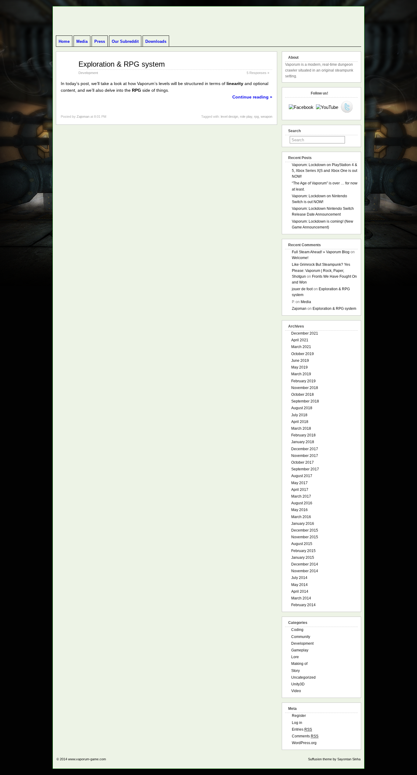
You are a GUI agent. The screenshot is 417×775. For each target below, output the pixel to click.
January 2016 (302, 523)
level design (229, 116)
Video (296, 691)
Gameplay (299, 650)
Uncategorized (303, 677)
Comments (305, 736)
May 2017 (299, 483)
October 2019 (302, 354)
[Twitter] (347, 107)
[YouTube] (327, 107)
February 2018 (303, 435)
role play (246, 116)
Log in (297, 723)
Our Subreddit (125, 41)
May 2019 (299, 367)
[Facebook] (301, 107)
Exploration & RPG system (121, 64)
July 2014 (299, 578)
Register (299, 716)
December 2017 (304, 449)
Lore (295, 657)
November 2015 (304, 537)
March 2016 (301, 517)
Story (295, 671)
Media (82, 41)
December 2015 (304, 530)
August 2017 (301, 476)
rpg (256, 116)
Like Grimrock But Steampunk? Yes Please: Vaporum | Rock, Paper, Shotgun (321, 270)
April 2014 (299, 591)
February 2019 (303, 381)
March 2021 (301, 347)
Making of (299, 664)
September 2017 (305, 469)
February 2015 (303, 551)
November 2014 (304, 571)
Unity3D (298, 684)
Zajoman (83, 116)
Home (64, 41)
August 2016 (301, 503)
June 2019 (300, 360)
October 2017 (302, 462)
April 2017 (299, 490)
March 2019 (301, 374)
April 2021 (299, 340)
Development (88, 73)
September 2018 (305, 401)
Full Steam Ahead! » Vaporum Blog (321, 252)
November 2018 (304, 388)
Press (99, 41)
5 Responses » (258, 73)
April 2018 (299, 422)
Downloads (155, 41)
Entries (302, 729)
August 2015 (301, 544)
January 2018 (302, 442)
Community (300, 637)
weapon (266, 116)
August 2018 (301, 408)
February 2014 (303, 605)
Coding (297, 630)
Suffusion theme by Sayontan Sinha (334, 759)
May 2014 (299, 585)
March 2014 (301, 598)
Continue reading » (252, 97)
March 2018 (301, 428)
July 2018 (299, 415)
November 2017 (304, 456)
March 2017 (301, 496)
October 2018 (302, 394)
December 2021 (304, 333)
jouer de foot (302, 289)
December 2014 (304, 564)
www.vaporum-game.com (87, 759)
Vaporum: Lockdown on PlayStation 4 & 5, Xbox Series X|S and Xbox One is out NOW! (324, 171)
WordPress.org (304, 743)
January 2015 (302, 557)
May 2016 (299, 510)
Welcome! (300, 258)
